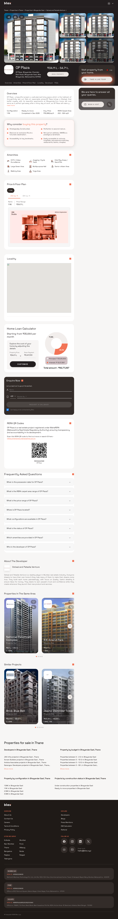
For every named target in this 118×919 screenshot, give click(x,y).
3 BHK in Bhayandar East (13, 794)
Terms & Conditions (11, 826)
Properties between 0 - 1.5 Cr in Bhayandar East (78, 762)
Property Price (14, 352)
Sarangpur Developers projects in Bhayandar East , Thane (26, 765)
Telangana (8, 859)
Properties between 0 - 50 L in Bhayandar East (78, 765)
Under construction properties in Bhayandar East (74, 786)
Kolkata (7, 840)
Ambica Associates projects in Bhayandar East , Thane (25, 762)
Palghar (7, 855)
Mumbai (22, 840)
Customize (22, 364)
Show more (8, 769)
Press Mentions (67, 822)
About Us (7, 815)
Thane (6, 847)
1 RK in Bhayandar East (13, 788)
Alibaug (22, 847)
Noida (21, 851)
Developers (65, 815)
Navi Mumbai (9, 844)
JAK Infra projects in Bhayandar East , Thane (21, 757)
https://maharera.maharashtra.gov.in (21, 438)
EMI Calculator (66, 826)
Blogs (63, 819)
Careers (7, 822)
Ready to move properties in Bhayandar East (72, 788)
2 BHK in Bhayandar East (13, 791)
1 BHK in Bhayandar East (13, 786)
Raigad (22, 855)
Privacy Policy (9, 830)
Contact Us (8, 819)
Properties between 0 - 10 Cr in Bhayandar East (78, 760)
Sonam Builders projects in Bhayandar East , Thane (24, 760)
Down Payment (29, 352)
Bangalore (8, 851)
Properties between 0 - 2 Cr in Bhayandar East (78, 757)
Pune (21, 844)
